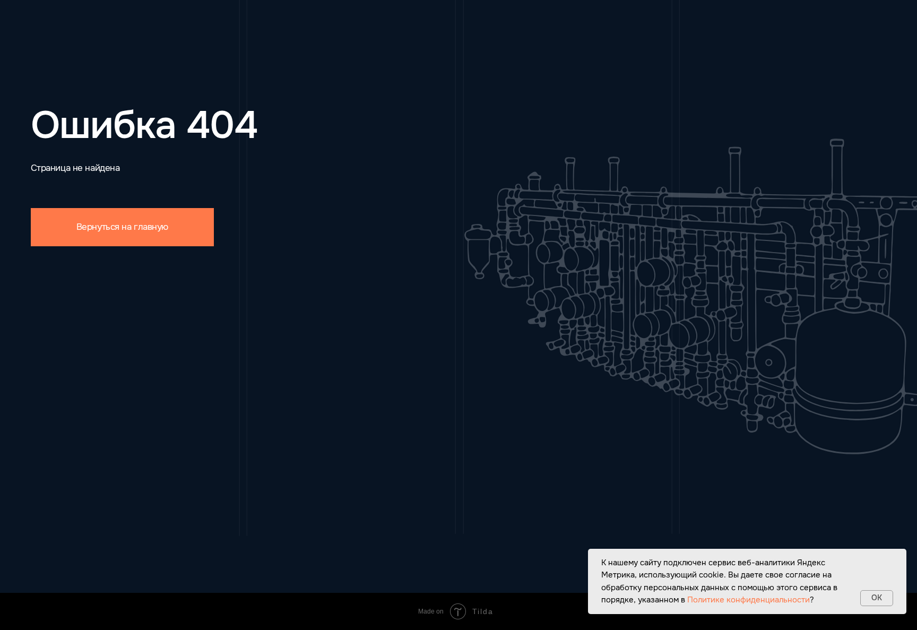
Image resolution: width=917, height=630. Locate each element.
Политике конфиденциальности (748, 599)
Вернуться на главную (122, 226)
